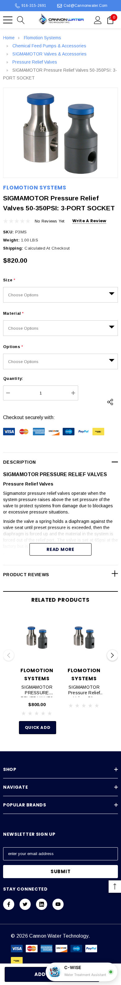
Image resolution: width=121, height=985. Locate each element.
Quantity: (13, 378)
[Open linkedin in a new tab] (41, 904)
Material (13, 313)
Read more (60, 549)
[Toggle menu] (7, 20)
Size (9, 280)
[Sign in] (98, 20)
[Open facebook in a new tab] (8, 904)
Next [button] (112, 655)
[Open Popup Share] (110, 402)
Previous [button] (8, 655)
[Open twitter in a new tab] (25, 904)
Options (13, 346)
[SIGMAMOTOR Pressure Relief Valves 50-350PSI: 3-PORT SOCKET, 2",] (84, 637)
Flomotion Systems (34, 187)
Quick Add (38, 727)
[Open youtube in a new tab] (58, 904)
